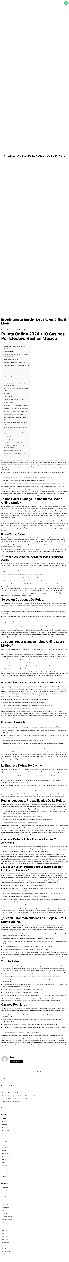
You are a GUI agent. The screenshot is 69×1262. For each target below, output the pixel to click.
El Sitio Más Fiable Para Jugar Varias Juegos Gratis (15, 411)
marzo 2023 (4, 1141)
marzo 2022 (4, 1165)
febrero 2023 (4, 1144)
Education (4, 1225)
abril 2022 (4, 1162)
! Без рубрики (5, 1187)
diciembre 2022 (5, 1150)
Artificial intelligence (6, 1207)
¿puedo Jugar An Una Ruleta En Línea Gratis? (14, 442)
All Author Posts (16, 1061)
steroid (3, 1254)
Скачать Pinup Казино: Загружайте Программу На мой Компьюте (16, 1092)
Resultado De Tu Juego (9, 436)
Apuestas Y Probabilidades (10, 439)
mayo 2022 (4, 1159)
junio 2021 (4, 1176)
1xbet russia (4, 1201)
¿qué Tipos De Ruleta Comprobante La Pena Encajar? (16, 408)
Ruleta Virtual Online (8, 351)
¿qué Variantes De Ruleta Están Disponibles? (14, 399)
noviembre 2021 (5, 1173)
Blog (3, 1210)
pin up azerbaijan (5, 1242)
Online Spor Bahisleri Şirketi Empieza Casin (11, 1101)
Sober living (4, 1248)
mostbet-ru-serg (5, 1239)
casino (3, 1222)
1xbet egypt (4, 1196)
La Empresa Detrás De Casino (10, 373)
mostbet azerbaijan (5, 1236)
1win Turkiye (4, 1193)
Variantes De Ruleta (8, 402)
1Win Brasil (4, 1190)
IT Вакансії (4, 1230)
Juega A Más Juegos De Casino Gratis (12, 450)
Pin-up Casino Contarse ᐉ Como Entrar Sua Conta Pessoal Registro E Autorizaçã (18, 1095)
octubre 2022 (4, 1156)
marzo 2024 (4, 1121)
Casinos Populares (8, 396)
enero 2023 (4, 1147)
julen (12, 1057)
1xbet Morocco (5, 1198)
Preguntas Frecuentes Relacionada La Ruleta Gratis (15, 414)
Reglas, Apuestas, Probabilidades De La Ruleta (14, 376)
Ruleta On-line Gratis (8, 370)
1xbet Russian (5, 1204)
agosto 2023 (4, 1133)
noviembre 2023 (5, 1130)
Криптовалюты (5, 1260)
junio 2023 (4, 1136)
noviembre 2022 (5, 1153)
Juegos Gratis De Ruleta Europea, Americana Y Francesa (16, 405)
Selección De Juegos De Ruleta (11, 359)
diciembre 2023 (5, 1127)
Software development (6, 1251)
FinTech (3, 1228)
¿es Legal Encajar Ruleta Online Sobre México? (14, 362)
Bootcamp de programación (7, 1219)
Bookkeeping (4, 1213)
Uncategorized (14, 327)
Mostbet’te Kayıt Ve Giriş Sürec (8, 1090)
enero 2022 (4, 1171)
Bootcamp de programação (7, 1216)
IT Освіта (4, 1233)
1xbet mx (50, 495)
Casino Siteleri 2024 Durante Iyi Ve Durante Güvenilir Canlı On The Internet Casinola (19, 1098)
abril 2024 (4, 1118)
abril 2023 (4, 1139)
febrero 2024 (4, 1124)
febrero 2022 (4, 1168)
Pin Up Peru (4, 1245)
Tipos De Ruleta (7, 393)
